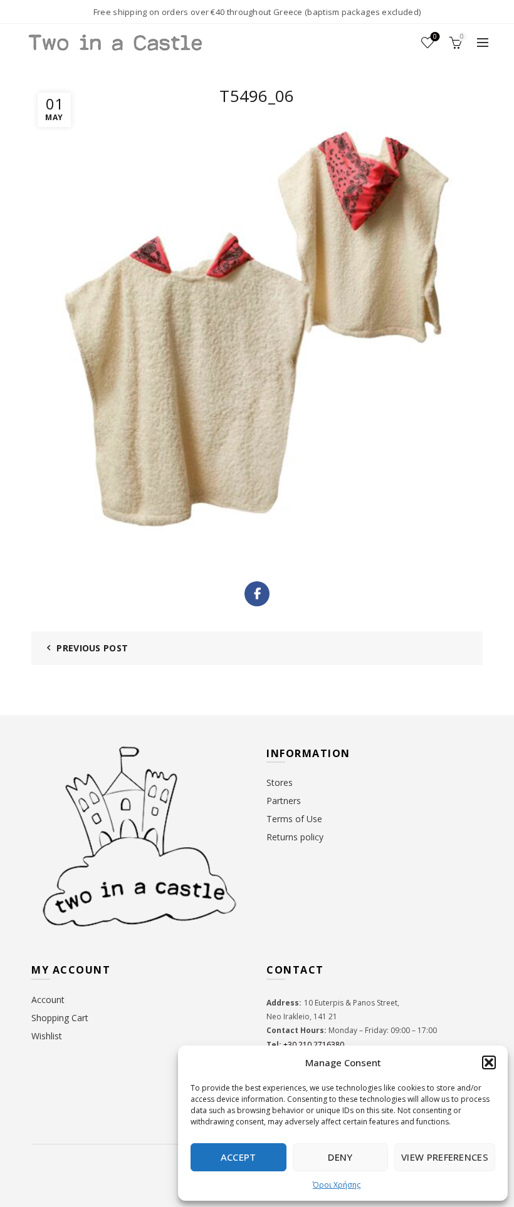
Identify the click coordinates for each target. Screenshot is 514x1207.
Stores (279, 782)
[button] (489, 1062)
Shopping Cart (59, 1018)
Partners (283, 801)
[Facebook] (257, 593)
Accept (238, 1157)
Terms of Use (294, 819)
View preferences (444, 1157)
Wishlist (435, 37)
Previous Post (92, 648)
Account (48, 1000)
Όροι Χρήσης (336, 1184)
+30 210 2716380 (312, 1044)
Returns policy (294, 837)
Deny (340, 1157)
